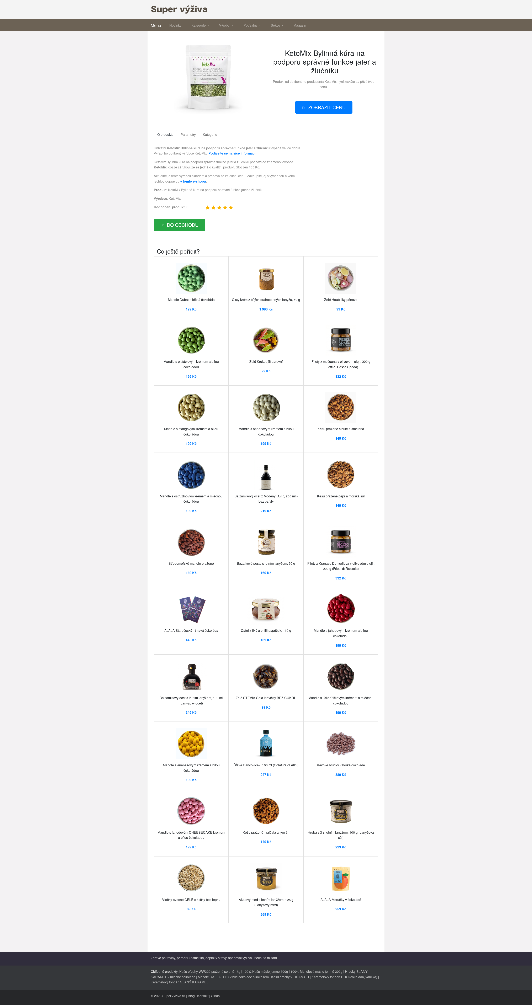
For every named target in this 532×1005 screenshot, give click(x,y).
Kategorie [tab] (210, 134)
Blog (191, 995)
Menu (156, 25)
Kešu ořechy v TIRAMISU (290, 976)
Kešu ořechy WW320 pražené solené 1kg (209, 971)
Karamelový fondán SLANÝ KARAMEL (179, 982)
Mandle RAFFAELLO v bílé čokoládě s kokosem (233, 976)
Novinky (175, 25)
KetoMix (331, 81)
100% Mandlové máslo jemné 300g (316, 971)
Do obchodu (182, 224)
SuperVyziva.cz (173, 995)
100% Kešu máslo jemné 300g (265, 971)
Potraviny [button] (251, 25)
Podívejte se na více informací (231, 153)
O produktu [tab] (165, 134)
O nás (215, 995)
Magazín (299, 25)
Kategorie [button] (199, 25)
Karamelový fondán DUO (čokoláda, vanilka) (344, 976)
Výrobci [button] (225, 25)
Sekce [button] (276, 25)
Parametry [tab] (188, 134)
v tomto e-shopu (193, 181)
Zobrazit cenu (327, 107)
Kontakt (202, 995)
